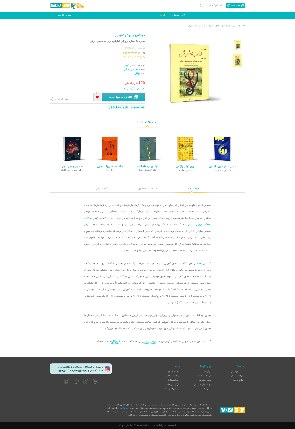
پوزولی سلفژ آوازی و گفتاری (222, 166)
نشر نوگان (116, 341)
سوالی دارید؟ (64, 15)
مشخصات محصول (147, 189)
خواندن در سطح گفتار (147, 166)
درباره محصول (192, 189)
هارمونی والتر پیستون (72, 166)
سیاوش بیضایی (131, 69)
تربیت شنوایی (137, 107)
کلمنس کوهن (130, 65)
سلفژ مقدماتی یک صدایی (110, 166)
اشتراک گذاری (61, 99)
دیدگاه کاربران (103, 189)
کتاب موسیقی (178, 15)
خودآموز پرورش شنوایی (197, 26)
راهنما (162, 15)
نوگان (137, 73)
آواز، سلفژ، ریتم (217, 26)
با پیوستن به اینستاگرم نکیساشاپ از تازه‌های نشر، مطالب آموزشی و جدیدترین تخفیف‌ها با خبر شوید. (80, 368)
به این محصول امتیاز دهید (133, 56)
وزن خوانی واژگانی (185, 166)
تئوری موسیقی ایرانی (118, 107)
